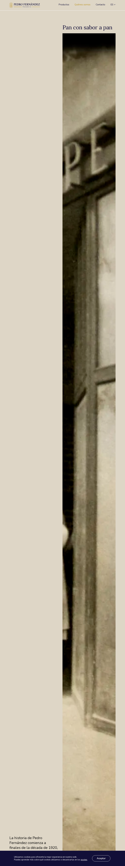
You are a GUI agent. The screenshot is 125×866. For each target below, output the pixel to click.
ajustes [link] (84, 859)
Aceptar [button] (101, 858)
